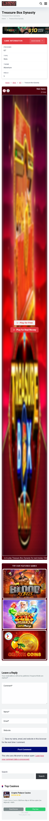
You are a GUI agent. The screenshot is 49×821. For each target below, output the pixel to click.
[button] (24, 325)
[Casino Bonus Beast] (9, 3)
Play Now (35, 809)
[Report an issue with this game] (4, 90)
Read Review (13, 809)
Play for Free (26, 323)
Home (4, 19)
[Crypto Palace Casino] (7, 797)
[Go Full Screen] (8, 90)
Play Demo (24, 583)
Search (4, 772)
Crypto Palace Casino (21, 793)
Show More (36, 41)
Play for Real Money (26, 329)
